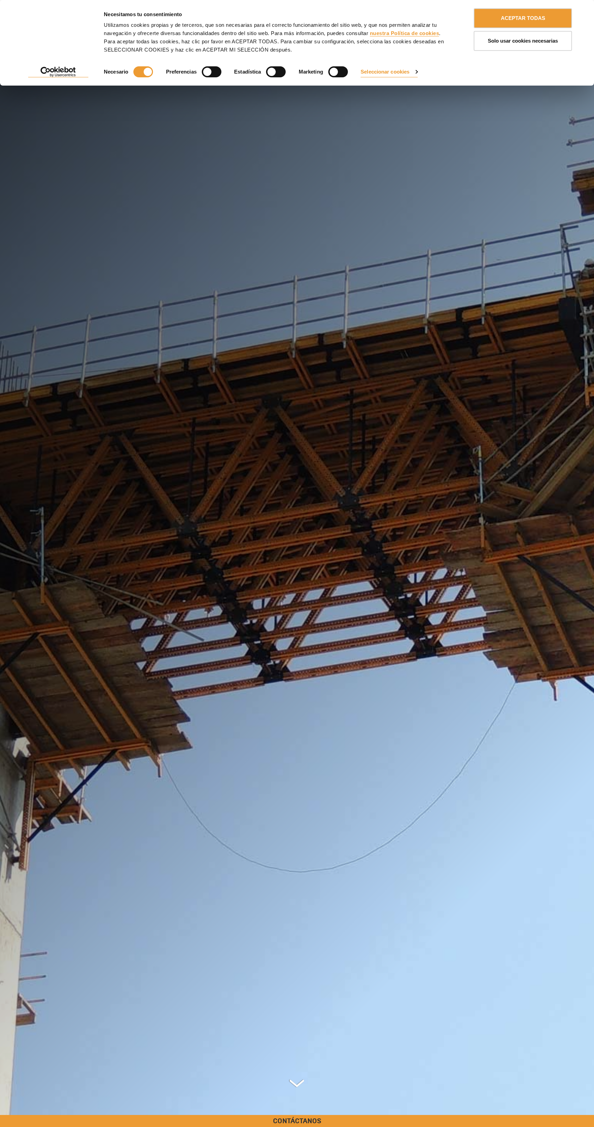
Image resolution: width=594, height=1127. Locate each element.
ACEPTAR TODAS (523, 18)
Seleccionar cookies (385, 72)
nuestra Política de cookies (404, 33)
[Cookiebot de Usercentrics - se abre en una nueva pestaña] (58, 72)
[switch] (211, 71)
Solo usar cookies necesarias (523, 41)
